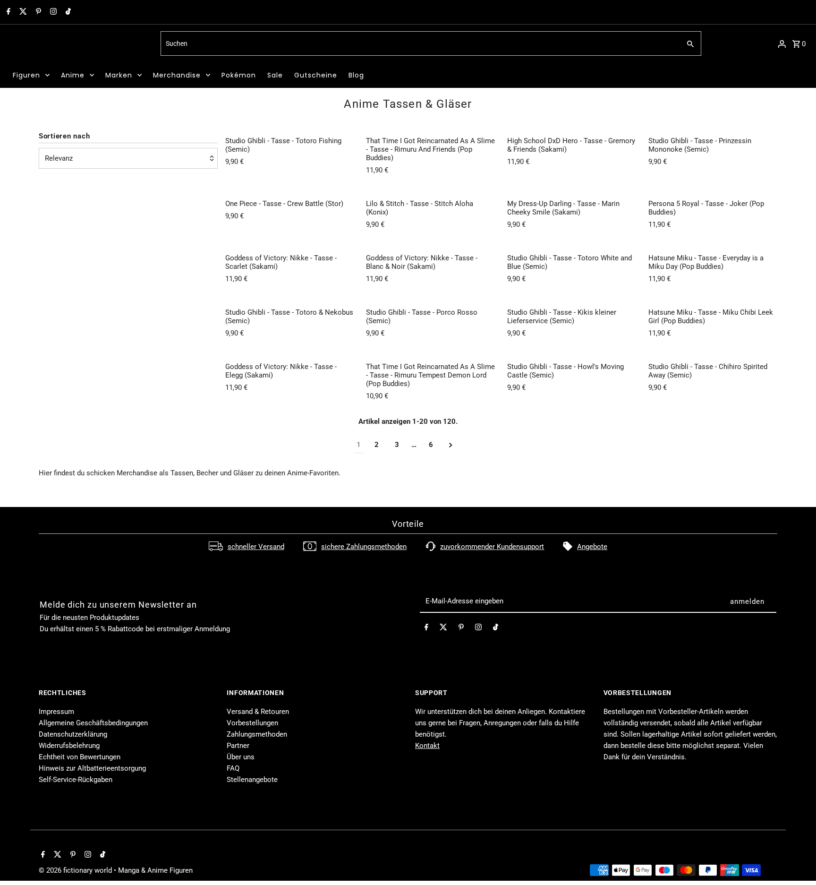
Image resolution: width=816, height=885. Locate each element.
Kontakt (427, 745)
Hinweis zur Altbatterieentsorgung (92, 768)
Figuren (26, 75)
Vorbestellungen (252, 723)
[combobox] (419, 43)
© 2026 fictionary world (76, 870)
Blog (356, 75)
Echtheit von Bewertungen (79, 757)
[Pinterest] (37, 12)
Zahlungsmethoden (257, 734)
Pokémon (238, 75)
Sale (275, 75)
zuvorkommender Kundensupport (492, 546)
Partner (238, 745)
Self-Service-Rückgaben (75, 779)
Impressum (56, 711)
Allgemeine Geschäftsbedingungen (93, 723)
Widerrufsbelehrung (69, 745)
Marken (118, 75)
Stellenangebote (252, 779)
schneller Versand (256, 546)
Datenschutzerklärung (73, 734)
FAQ (233, 768)
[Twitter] (22, 12)
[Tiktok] (67, 12)
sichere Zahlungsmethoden (364, 546)
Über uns (241, 757)
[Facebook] (7, 12)
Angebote (592, 546)
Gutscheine (315, 75)
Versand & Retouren (258, 711)
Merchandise (177, 75)
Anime (73, 75)
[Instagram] (52, 12)
